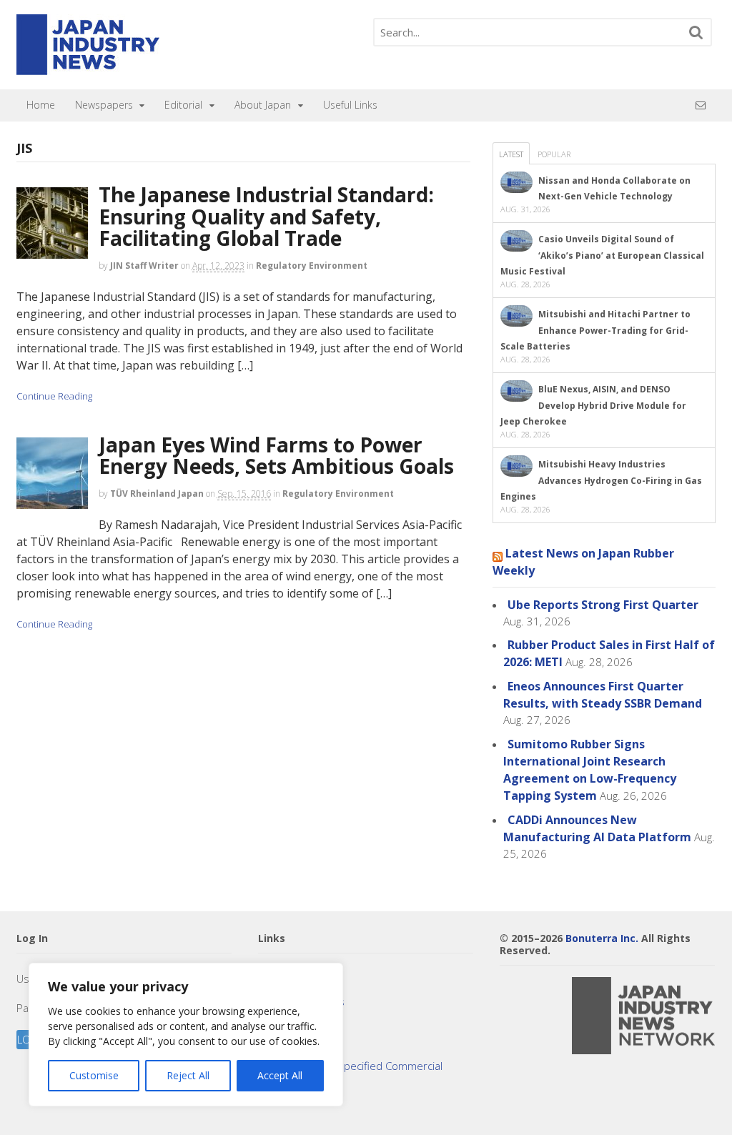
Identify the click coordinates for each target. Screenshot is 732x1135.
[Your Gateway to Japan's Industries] (87, 67)
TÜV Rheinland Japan (157, 493)
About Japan (262, 104)
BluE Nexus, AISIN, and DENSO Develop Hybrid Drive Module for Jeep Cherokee (593, 405)
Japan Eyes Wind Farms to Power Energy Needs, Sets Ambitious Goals (276, 455)
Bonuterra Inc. (601, 938)
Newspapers (104, 104)
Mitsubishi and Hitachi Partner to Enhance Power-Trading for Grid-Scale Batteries (595, 330)
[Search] (696, 32)
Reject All (188, 1075)
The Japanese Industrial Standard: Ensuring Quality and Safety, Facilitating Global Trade (266, 216)
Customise (94, 1075)
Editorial (183, 104)
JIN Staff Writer (144, 265)
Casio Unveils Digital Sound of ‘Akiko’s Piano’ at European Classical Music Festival (602, 255)
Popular (554, 154)
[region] (186, 1034)
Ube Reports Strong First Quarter (603, 605)
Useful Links (350, 104)
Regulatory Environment (311, 265)
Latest (511, 154)
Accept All (279, 1075)
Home (40, 104)
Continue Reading (54, 396)
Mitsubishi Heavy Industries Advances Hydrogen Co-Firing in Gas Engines (601, 480)
